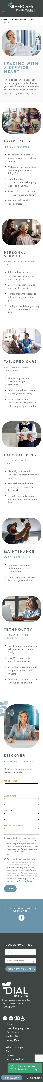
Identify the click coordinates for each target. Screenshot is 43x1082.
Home (9, 1024)
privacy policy (11, 881)
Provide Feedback (15, 1059)
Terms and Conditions (26, 881)
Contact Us (12, 1036)
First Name (11, 781)
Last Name (11, 796)
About (9, 1051)
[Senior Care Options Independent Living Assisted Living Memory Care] (20, 960)
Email (8, 810)
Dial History (12, 1032)
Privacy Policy (13, 1040)
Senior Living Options (17, 1028)
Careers (10, 1055)
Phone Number (13, 825)
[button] (11, 1078)
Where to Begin (14, 1047)
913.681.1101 (34, 1077)
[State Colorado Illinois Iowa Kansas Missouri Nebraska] (20, 952)
